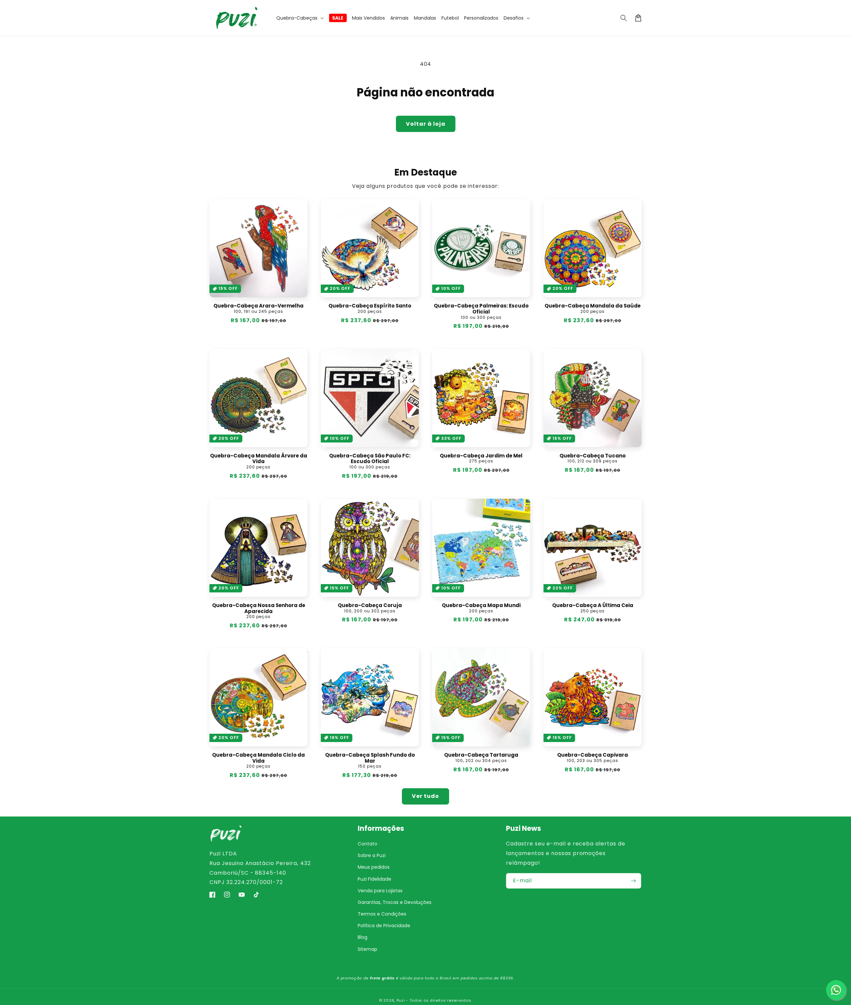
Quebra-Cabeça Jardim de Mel (481, 456)
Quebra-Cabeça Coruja (370, 605)
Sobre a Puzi (372, 855)
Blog (362, 937)
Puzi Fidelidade (374, 879)
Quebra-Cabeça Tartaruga (481, 755)
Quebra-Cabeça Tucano (592, 456)
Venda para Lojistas (380, 890)
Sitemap (367, 949)
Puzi (401, 1000)
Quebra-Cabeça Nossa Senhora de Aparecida (258, 608)
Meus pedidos (374, 867)
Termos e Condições (382, 914)
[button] (300, 18)
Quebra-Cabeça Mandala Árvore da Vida (258, 458)
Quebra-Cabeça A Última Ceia (592, 605)
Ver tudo (425, 796)
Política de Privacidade (384, 925)
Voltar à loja (425, 124)
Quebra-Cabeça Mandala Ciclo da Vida (258, 758)
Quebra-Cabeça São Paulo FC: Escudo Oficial (370, 458)
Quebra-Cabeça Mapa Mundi (481, 605)
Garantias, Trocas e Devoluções (394, 902)
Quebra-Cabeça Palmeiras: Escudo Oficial (481, 308)
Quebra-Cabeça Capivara (592, 755)
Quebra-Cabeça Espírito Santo (369, 306)
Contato (367, 843)
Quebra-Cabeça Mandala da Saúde (593, 306)
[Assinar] (633, 881)
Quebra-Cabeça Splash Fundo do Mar (370, 758)
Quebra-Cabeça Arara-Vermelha (258, 306)
